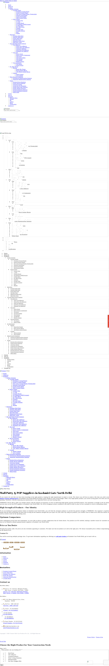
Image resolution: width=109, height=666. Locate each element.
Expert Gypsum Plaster (19, 262)
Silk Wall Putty (14, 293)
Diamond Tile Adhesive (22, 188)
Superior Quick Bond (19, 265)
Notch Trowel (17, 322)
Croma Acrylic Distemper (17, 346)
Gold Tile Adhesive (18, 303)
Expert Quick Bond (18, 266)
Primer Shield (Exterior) (16, 349)
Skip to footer (13, 0)
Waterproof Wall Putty (16, 294)
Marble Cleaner (18, 317)
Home (6, 135)
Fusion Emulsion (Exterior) (17, 352)
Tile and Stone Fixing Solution (14, 297)
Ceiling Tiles (17, 271)
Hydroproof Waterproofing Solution (19, 337)
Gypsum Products (13, 656)
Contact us (8, 250)
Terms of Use (99, 637)
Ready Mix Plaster (18, 327)
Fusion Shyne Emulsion (16, 343)
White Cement (17, 333)
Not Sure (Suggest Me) (14, 661)
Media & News (10, 359)
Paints (8, 340)
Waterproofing (12, 659)
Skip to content (4, 0)
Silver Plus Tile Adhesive (20, 301)
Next (2, 665)
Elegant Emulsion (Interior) (17, 350)
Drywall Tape (17, 281)
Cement (12, 331)
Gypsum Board (17, 274)
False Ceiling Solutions (15, 658)
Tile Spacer (17, 321)
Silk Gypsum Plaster (19, 268)
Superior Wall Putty (15, 290)
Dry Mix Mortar (11, 324)
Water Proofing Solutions (13, 336)
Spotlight (6, 358)
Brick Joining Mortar (19, 328)
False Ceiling (14, 269)
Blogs (8, 365)
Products (6, 256)
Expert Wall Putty (15, 291)
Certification (12, 249)
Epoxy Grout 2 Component (23, 193)
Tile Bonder (17, 316)
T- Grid (15, 272)
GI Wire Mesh (17, 276)
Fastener (16, 279)
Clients (7, 237)
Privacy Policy (91, 637)
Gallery (9, 363)
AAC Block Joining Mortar (23, 212)
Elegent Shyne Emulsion (17, 342)
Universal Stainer (15, 344)
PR (8, 362)
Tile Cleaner (17, 315)
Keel (15, 284)
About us (7, 137)
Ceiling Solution (11, 257)
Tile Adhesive (14, 298)
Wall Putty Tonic (15, 295)
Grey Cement (17, 334)
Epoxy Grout (17, 309)
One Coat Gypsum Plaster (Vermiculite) (23, 263)
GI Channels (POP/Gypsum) (21, 275)
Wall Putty (9, 287)
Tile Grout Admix (18, 313)
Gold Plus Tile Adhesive (20, 304)
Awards (9, 361)
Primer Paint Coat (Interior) (17, 347)
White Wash (15, 236)
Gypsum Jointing (20, 165)
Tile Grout (16, 312)
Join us (7, 239)
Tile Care (13, 307)
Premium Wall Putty (15, 288)
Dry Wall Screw (17, 278)
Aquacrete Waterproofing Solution (21, 221)
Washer (17, 168)
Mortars (12, 325)
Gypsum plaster (14, 259)
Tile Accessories (15, 319)
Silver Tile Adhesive (19, 300)
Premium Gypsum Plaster (20, 260)
